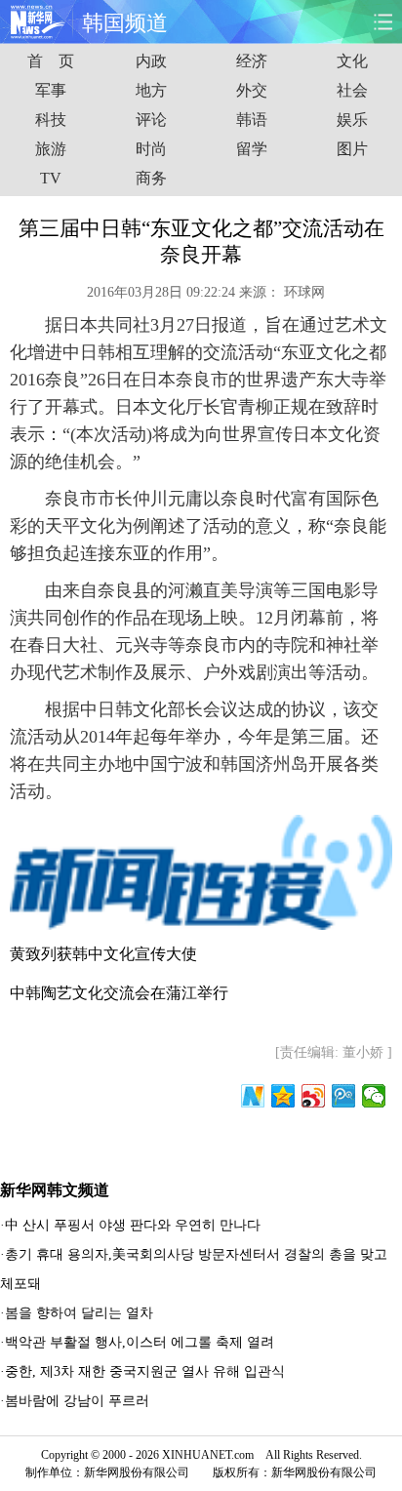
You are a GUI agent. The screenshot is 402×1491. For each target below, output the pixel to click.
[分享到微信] (374, 1096)
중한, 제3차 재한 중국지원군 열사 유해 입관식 (145, 1371)
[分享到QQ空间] (283, 1096)
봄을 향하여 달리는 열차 (79, 1313)
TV (50, 178)
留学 (251, 149)
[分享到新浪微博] (314, 1096)
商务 (151, 178)
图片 (352, 149)
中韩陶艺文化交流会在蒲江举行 (119, 993)
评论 (151, 119)
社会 (352, 90)
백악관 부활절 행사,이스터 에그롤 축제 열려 (139, 1342)
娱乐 (352, 119)
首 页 (50, 61)
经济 (251, 61)
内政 (151, 61)
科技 (50, 119)
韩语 (251, 119)
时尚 (151, 149)
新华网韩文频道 (54, 1190)
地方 (151, 90)
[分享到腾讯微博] (344, 1096)
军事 (50, 90)
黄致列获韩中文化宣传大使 (103, 954)
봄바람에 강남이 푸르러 (77, 1400)
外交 (251, 90)
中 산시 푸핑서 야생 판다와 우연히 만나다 (133, 1225)
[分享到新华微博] (253, 1096)
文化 (352, 61)
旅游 (50, 149)
